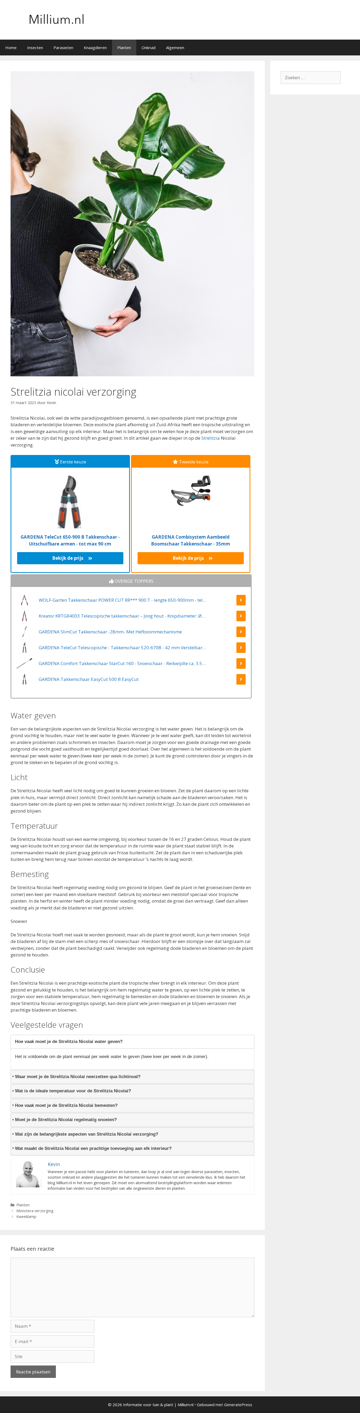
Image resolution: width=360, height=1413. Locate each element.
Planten (124, 47)
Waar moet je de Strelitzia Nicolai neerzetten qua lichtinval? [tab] (77, 1076)
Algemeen (175, 47)
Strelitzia (210, 438)
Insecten (35, 47)
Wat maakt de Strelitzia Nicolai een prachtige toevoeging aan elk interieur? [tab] (93, 1148)
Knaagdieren (95, 47)
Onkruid (148, 47)
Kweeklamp (26, 1216)
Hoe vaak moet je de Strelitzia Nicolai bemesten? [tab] (66, 1105)
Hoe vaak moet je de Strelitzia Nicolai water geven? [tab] (69, 1041)
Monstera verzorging (34, 1210)
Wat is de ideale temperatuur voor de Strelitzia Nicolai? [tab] (73, 1090)
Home (11, 47)
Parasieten (63, 47)
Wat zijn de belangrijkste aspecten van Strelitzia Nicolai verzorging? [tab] (86, 1134)
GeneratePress (238, 1404)
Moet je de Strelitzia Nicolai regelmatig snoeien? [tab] (66, 1119)
